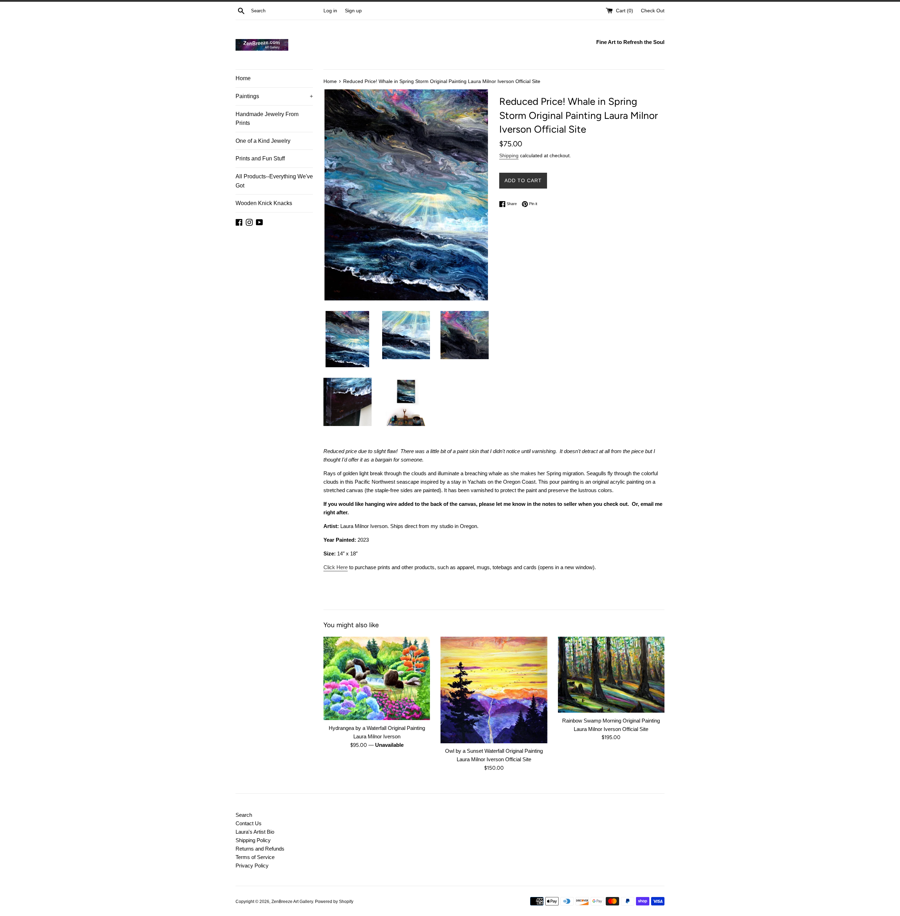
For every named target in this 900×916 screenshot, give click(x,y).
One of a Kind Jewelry (263, 141)
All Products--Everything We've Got (274, 181)
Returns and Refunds (260, 849)
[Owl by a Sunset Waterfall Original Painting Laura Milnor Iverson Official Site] (494, 690)
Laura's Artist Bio (255, 832)
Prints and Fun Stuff (260, 158)
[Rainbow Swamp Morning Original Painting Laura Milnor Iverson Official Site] (611, 675)
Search (244, 815)
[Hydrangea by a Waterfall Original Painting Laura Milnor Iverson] (376, 678)
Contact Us (249, 823)
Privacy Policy (252, 866)
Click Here (335, 567)
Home (243, 78)
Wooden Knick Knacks (264, 203)
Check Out (652, 10)
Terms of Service (255, 857)
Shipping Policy (253, 840)
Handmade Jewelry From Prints (267, 118)
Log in (330, 10)
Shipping (509, 155)
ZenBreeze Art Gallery (292, 901)
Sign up (353, 10)
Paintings (274, 96)
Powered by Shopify (334, 901)
